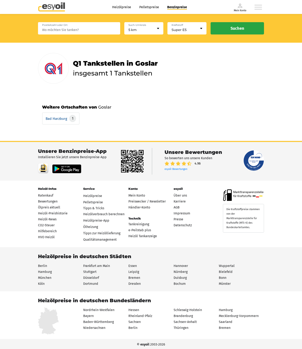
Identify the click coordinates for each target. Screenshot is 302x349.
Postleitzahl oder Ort (55, 24)
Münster (225, 284)
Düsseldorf (91, 278)
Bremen (134, 278)
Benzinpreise (177, 7)
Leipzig (133, 272)
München (44, 278)
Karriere (180, 201)
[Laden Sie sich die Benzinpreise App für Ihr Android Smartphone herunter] (43, 168)
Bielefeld (226, 272)
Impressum (182, 213)
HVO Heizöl (46, 237)
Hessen (133, 310)
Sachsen (134, 322)
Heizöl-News (47, 219)
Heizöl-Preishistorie (53, 213)
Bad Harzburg (57, 119)
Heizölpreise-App (96, 220)
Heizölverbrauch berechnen (103, 214)
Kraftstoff (177, 24)
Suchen (237, 28)
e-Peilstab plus (139, 230)
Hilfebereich (47, 231)
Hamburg (45, 272)
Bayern (88, 316)
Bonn (222, 278)
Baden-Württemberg (98, 322)
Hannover (181, 266)
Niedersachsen (94, 328)
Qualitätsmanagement (100, 239)
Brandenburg (183, 316)
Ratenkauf (45, 195)
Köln (41, 284)
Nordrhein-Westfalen (98, 310)
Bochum (180, 284)
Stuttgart (90, 272)
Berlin (42, 266)
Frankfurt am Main (96, 266)
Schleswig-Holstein (188, 310)
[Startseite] (51, 6)
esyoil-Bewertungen (176, 169)
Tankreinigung (138, 224)
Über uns (180, 195)
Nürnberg (181, 272)
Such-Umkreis (137, 24)
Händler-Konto (139, 207)
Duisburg (180, 278)
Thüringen (181, 328)
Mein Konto (136, 195)
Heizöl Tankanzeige (142, 236)
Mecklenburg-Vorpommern (239, 316)
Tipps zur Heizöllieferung (101, 233)
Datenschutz (183, 225)
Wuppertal (227, 266)
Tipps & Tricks (93, 208)
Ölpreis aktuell (49, 207)
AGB (177, 207)
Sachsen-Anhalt (185, 322)
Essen (132, 266)
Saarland (225, 322)
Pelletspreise (149, 7)
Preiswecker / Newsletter (147, 201)
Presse (178, 219)
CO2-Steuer (46, 225)
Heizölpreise (121, 7)
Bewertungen (48, 201)
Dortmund (90, 284)
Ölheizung (90, 227)
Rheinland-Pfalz (140, 316)
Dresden (134, 284)
